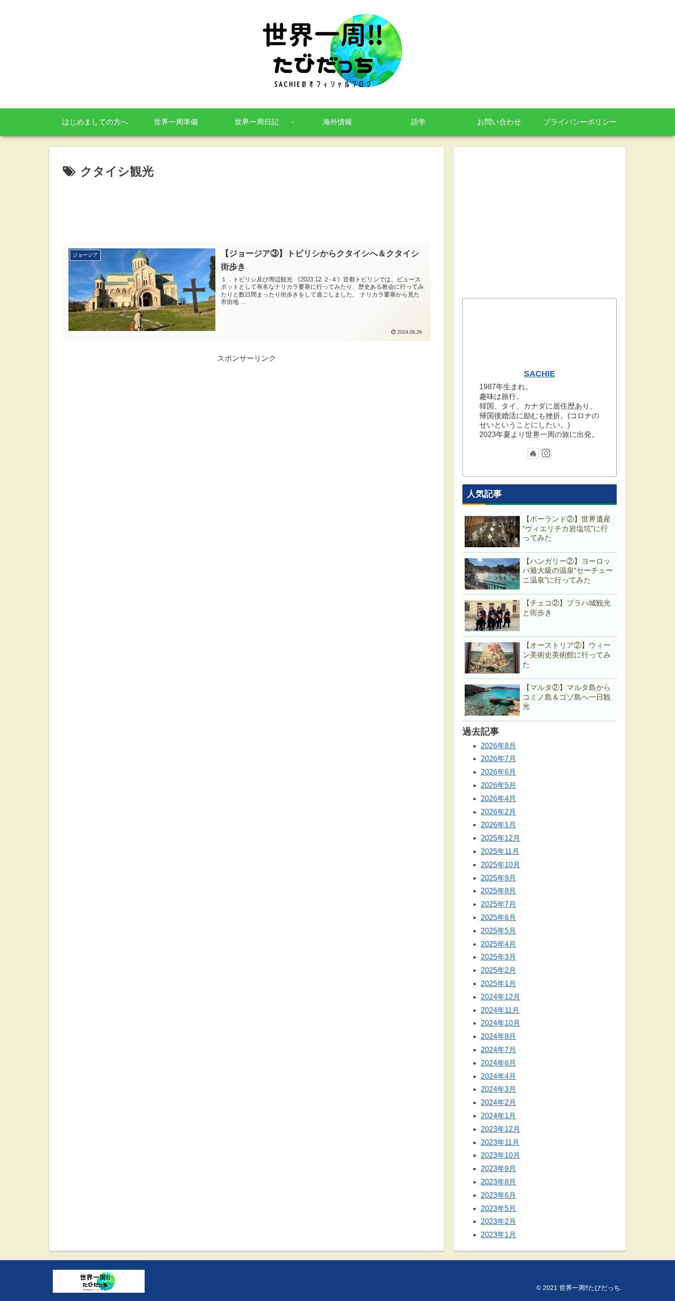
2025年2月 (498, 970)
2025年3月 (498, 957)
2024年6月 (498, 1063)
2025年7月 (498, 904)
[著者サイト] (533, 453)
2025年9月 (498, 878)
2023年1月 (498, 1235)
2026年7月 (498, 759)
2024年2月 (498, 1102)
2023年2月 (498, 1221)
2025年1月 (498, 983)
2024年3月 (498, 1089)
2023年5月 (498, 1208)
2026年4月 (498, 798)
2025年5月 (498, 931)
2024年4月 (498, 1076)
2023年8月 (498, 1182)
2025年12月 (500, 838)
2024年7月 (498, 1050)
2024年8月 (498, 1036)
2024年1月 (498, 1116)
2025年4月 (498, 944)
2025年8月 (498, 891)
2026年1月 (498, 825)
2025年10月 (500, 865)
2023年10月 (500, 1155)
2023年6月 (498, 1195)
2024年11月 (500, 1010)
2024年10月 (500, 1023)
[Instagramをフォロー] (545, 453)
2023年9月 (498, 1168)
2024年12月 (500, 997)
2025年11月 (500, 851)
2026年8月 (498, 746)
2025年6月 (498, 917)
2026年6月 (498, 772)
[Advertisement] (246, 207)
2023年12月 (500, 1129)
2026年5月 (498, 785)
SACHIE (539, 373)
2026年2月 (498, 812)
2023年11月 (500, 1142)
